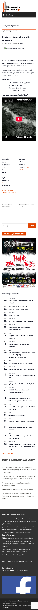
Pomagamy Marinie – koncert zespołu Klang (26, 206)
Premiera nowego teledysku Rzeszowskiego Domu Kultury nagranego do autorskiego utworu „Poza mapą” (19, 469)
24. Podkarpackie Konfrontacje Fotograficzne (18, 489)
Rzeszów (13, 193)
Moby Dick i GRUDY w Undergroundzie (21, 321)
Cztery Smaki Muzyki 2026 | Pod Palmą (21, 363)
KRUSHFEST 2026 (14, 315)
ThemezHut (5, 607)
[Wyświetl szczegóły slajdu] (19, 263)
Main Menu (9, 15)
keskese (4, 190)
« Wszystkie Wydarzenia (10, 26)
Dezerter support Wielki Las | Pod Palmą (22, 421)
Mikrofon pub (6, 193)
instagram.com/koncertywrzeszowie (15, 570)
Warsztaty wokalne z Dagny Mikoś (14, 555)
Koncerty (5, 183)
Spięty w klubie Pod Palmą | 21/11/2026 (21, 384)
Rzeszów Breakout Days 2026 (18, 309)
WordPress (18, 605)
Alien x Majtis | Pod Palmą (17, 415)
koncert (10, 190)
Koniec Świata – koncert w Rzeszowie (21, 369)
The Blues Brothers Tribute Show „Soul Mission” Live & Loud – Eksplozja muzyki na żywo (22, 446)
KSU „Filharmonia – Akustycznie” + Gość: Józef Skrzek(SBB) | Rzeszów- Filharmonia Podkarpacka (22, 355)
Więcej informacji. (27, 561)
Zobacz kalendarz (7, 453)
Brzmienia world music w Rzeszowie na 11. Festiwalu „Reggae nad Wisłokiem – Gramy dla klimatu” (18, 496)
